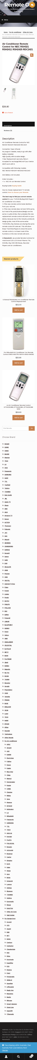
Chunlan (9, 792)
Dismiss (5, 1050)
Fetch (6, 632)
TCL (6, 481)
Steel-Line (10, 1007)
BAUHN (7, 454)
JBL (6, 498)
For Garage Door (10, 918)
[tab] (18, 124)
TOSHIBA (8, 492)
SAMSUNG (8, 475)
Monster (7, 683)
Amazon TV (8, 515)
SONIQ (7, 447)
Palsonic (7, 529)
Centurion (10, 946)
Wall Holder (10, 915)
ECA (8, 966)
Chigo (9, 775)
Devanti (7, 553)
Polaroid (7, 618)
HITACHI (9, 806)
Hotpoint (10, 881)
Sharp (6, 505)
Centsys (9, 942)
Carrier (9, 857)
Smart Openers (12, 1004)
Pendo (7, 597)
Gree (8, 799)
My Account (6, 1056)
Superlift (10, 1011)
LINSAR (7, 621)
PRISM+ (7, 700)
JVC (6, 533)
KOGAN (7, 444)
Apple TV (8, 502)
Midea (9, 796)
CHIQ (6, 577)
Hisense (7, 457)
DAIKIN (9, 755)
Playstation (8, 690)
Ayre (8, 874)
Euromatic (10, 901)
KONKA (7, 666)
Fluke (6, 587)
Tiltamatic (10, 1014)
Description (8, 125)
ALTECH (7, 522)
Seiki (6, 560)
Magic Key (10, 990)
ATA (8, 925)
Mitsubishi (10, 816)
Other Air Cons (27, 32)
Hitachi (7, 539)
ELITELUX (8, 649)
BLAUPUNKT (9, 625)
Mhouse (9, 1000)
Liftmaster (10, 987)
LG (5, 464)
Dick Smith (8, 495)
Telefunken (8, 734)
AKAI (6, 512)
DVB (6, 563)
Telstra (7, 488)
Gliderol (9, 980)
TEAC (6, 461)
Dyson (9, 765)
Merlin (9, 997)
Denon (7, 519)
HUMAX (7, 628)
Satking (7, 550)
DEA (8, 953)
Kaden (9, 768)
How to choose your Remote (18, 192)
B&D (8, 932)
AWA (6, 509)
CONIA (9, 789)
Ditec (8, 956)
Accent (9, 922)
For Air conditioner (15, 32)
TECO (6, 717)
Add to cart (18, 310)
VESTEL (7, 580)
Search (18, 1056)
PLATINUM (8, 659)
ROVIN (7, 676)
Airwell (9, 748)
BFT (8, 936)
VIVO (6, 468)
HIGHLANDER (9, 642)
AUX (8, 751)
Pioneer (7, 574)
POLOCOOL (10, 843)
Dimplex (9, 860)
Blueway (9, 891)
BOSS (8, 939)
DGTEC (7, 601)
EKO (6, 611)
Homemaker (11, 782)
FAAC (8, 973)
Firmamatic (10, 977)
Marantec (10, 994)
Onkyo (7, 635)
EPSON (7, 724)
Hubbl (6, 720)
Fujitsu (9, 761)
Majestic (7, 669)
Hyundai (7, 731)
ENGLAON (8, 707)
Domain (9, 836)
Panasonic (8, 471)
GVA (6, 536)
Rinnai (9, 905)
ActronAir (10, 850)
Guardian (10, 983)
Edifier (7, 615)
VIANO (7, 451)
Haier (8, 867)
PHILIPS (7, 604)
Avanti (9, 929)
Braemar (9, 854)
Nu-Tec (7, 673)
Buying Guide (16, 186)
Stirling (9, 888)
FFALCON (8, 608)
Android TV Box (10, 584)
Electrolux (10, 758)
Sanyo (7, 556)
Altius (6, 727)
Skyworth (8, 567)
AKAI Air (9, 833)
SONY (6, 478)
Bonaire (9, 847)
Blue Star (10, 772)
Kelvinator (10, 809)
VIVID (6, 693)
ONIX (6, 638)
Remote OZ (18, 4)
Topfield (7, 485)
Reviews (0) (8, 130)
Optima (9, 898)
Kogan (9, 785)
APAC (8, 744)
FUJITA (9, 840)
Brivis (8, 877)
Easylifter (10, 963)
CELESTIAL (8, 645)
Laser (6, 714)
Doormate (10, 959)
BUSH (6, 656)
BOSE (6, 703)
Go (32, 428)
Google (7, 686)
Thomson (8, 526)
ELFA (8, 864)
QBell (6, 662)
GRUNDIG (8, 543)
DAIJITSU (10, 908)
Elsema (9, 970)
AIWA (6, 570)
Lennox (9, 884)
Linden (7, 594)
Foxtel (7, 591)
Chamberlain (11, 949)
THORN (7, 679)
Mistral (9, 778)
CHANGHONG (9, 546)
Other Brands (9, 738)
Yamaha (7, 697)
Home (6, 32)
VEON (6, 710)
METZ (6, 652)
